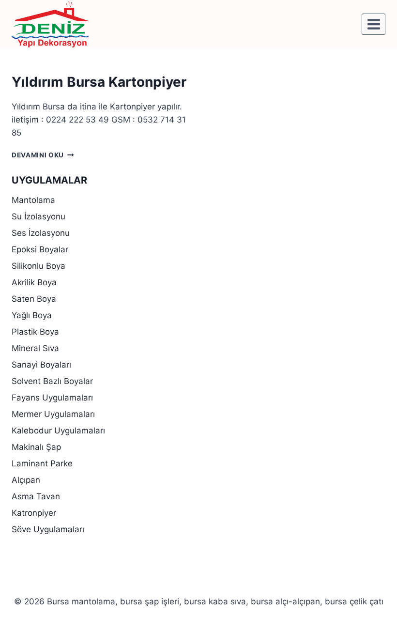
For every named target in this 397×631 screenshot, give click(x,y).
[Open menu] (373, 24)
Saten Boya (34, 299)
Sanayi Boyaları (41, 364)
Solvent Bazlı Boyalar (52, 381)
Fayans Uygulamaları (52, 397)
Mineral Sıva (35, 348)
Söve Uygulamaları (48, 529)
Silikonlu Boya (38, 266)
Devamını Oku (43, 155)
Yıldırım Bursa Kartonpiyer (99, 82)
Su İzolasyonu (38, 216)
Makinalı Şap (36, 447)
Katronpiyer (34, 513)
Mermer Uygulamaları (53, 414)
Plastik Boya (35, 332)
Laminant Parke (42, 463)
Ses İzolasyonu (41, 233)
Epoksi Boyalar (40, 249)
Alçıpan (26, 480)
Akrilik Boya (34, 282)
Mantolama (33, 200)
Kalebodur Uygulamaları (58, 430)
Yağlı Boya (32, 315)
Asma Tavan (36, 496)
